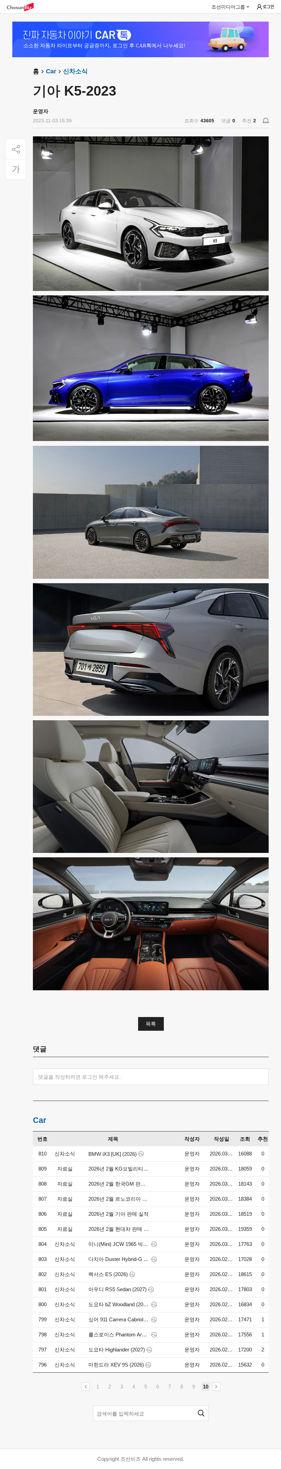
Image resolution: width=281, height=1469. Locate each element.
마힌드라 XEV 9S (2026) (116, 1365)
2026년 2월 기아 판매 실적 (118, 1214)
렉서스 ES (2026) (108, 1274)
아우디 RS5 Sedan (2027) (117, 1289)
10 (205, 1387)
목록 (151, 1024)
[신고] (266, 120)
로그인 (268, 6)
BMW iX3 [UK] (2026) (112, 1154)
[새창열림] (23, 7)
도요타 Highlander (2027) (116, 1349)
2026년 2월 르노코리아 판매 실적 (119, 1199)
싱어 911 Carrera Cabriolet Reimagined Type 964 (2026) (119, 1319)
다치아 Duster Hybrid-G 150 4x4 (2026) (119, 1259)
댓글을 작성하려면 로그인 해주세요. (79, 1077)
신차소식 (75, 71)
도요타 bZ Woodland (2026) (119, 1304)
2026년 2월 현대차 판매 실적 (119, 1229)
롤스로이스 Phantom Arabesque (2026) (119, 1334)
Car (51, 71)
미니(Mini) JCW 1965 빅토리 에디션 (119, 1244)
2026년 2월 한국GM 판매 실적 (119, 1184)
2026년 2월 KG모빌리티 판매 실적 (119, 1169)
